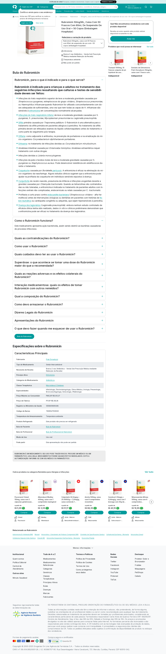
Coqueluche (24, 170)
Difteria (21, 136)
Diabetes (58, 11)
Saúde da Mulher (93, 11)
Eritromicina (63, 16)
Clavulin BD (41, 538)
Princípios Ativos (50, 582)
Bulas (45, 586)
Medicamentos (49, 559)
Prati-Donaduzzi (52, 359)
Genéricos (105, 11)
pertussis (57, 170)
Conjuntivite (23, 181)
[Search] (116, 7)
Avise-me (131, 39)
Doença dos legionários (29, 205)
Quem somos (18, 559)
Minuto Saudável (20, 578)
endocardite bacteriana (58, 194)
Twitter (113, 561)
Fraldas (138, 565)
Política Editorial (19, 562)
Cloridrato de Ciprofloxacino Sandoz (92, 534)
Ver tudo (150, 47)
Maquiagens (140, 569)
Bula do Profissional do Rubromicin (59, 432)
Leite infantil (80, 11)
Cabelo (138, 576)
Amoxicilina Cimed (137, 534)
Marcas (46, 593)
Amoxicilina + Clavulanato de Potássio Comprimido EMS (59, 534)
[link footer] (53, 641)
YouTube (114, 572)
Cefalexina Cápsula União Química (24, 538)
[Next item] (151, 502)
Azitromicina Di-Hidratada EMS (23, 534)
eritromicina (34, 110)
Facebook (114, 565)
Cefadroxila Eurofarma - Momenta (117, 534)
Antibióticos (50, 380)
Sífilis (20, 122)
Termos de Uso (82, 566)
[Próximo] (150, 63)
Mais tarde (39, 23)
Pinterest (114, 576)
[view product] (119, 57)
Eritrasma (22, 143)
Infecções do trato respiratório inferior (36, 115)
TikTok (113, 580)
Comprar (23, 512)
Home (17, 16)
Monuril (37, 534)
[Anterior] (111, 63)
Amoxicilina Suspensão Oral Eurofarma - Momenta (63, 538)
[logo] (15, 7)
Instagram (114, 569)
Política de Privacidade (85, 559)
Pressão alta (68, 11)
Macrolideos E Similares (55, 385)
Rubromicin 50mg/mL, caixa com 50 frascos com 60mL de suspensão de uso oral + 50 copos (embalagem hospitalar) (79, 43)
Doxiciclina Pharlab (88, 538)
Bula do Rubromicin (24, 336)
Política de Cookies (84, 562)
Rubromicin (74, 16)
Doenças (47, 589)
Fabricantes (48, 597)
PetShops (139, 572)
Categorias (47, 569)
